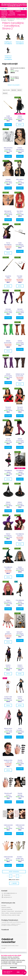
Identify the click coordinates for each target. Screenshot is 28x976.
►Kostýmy (4, 11)
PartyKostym (7, 895)
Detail (20, 124)
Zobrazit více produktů (13, 85)
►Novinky (12, 13)
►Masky (11, 11)
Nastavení (13, 967)
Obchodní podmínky (6, 909)
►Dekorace (4, 13)
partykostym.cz (8, 897)
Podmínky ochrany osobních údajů (10, 915)
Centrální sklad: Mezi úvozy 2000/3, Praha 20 (13, 922)
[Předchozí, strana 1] (10, 876)
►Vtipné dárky (21, 15)
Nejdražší (20, 90)
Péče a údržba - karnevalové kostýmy (11, 913)
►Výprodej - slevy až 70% (8, 15)
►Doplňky (18, 11)
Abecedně (5, 93)
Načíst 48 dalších (14, 871)
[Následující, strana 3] (17, 876)
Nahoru (15, 883)
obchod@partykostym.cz (10, 893)
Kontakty (3, 905)
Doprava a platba (6, 907)
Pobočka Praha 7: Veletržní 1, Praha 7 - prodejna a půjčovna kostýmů (11, 925)
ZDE (16, 964)
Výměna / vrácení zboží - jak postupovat (12, 911)
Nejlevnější (13, 90)
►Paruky (3, 17)
